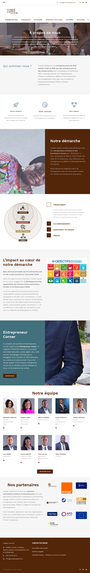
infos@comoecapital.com (68, 2)
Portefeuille (38, 20)
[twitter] (86, 2)
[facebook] (80, 2)
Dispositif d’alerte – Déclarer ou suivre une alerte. (49, 555)
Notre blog (80, 20)
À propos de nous (11, 20)
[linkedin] (83, 2)
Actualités (69, 20)
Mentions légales (38, 551)
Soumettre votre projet (54, 20)
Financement (25, 20)
